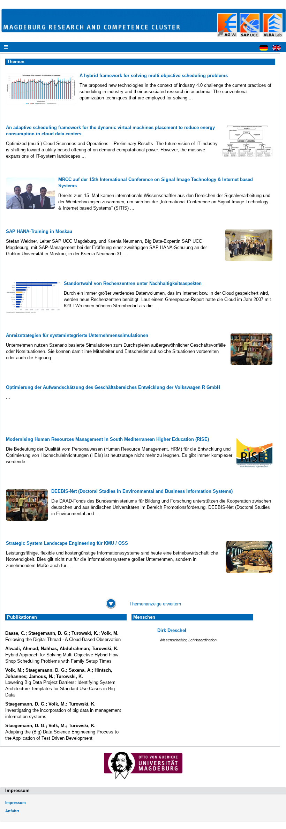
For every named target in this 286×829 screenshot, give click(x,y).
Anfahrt (12, 811)
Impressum (15, 802)
